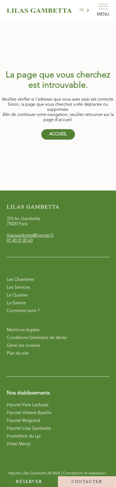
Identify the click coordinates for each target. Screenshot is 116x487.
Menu (103, 14)
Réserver (29, 481)
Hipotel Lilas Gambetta (29, 428)
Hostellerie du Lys (24, 436)
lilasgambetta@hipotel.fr (30, 236)
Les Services (18, 287)
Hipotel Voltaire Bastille (29, 413)
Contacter (87, 481)
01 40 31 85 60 (20, 241)
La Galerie (16, 303)
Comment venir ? (23, 311)
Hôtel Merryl (18, 444)
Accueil (58, 134)
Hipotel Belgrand (23, 421)
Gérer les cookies (23, 346)
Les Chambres (20, 280)
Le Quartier (17, 295)
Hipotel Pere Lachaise (28, 405)
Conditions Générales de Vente (37, 338)
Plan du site (18, 353)
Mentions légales (23, 330)
